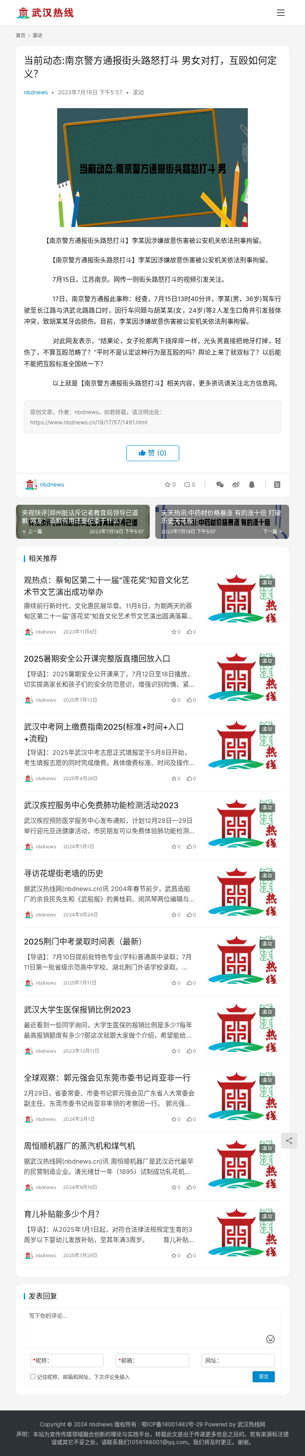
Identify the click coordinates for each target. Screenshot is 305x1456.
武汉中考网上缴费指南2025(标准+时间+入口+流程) (104, 732)
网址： (213, 1360)
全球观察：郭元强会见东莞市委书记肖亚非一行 (107, 1078)
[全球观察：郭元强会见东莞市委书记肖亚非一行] (242, 1096)
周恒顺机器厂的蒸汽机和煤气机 (79, 1146)
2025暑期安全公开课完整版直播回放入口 (97, 659)
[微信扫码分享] (220, 484)
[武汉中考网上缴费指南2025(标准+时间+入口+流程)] (242, 745)
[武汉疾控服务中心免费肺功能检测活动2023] (242, 823)
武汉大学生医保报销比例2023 (77, 1010)
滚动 (138, 92)
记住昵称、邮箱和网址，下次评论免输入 (82, 1377)
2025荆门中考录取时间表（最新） (85, 941)
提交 (263, 1377)
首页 (20, 35)
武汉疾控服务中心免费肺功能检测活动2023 (101, 805)
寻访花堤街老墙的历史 (63, 873)
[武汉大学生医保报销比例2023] (242, 1028)
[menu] (280, 13)
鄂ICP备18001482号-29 (172, 1424)
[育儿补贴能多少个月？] (242, 1232)
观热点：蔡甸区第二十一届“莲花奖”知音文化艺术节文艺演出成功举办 (106, 586)
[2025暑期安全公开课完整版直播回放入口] (242, 677)
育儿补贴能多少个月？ (63, 1214)
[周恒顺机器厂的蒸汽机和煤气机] (242, 1164)
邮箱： (128, 1360)
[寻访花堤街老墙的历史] (242, 892)
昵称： (42, 1360)
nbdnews (36, 92)
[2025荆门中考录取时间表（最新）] (242, 960)
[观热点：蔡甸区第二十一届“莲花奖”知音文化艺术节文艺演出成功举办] (242, 598)
